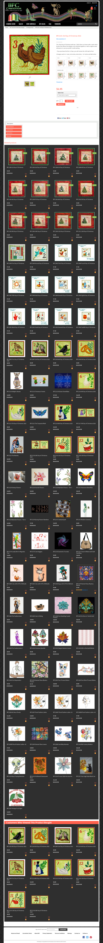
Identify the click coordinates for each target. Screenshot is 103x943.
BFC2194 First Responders (14, 680)
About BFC (37, 933)
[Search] (96, 24)
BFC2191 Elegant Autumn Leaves (62, 648)
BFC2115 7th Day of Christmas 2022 (16, 423)
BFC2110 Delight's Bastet (14, 391)
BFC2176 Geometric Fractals (61, 552)
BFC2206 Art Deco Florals (14, 712)
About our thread (15, 933)
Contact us (77, 933)
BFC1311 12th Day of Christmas (84, 231)
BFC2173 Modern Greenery (83, 519)
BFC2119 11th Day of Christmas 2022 (61, 456)
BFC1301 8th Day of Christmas (61, 199)
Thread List (59, 82)
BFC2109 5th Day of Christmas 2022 (86, 359)
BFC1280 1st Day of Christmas (15, 167)
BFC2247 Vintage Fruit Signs (14, 808)
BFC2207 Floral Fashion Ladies (38, 712)
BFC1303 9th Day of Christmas (15, 231)
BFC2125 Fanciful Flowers (37, 487)
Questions (9, 133)
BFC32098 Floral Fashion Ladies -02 (86, 712)
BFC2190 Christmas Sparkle (37, 648)
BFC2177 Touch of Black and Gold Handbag (85, 552)
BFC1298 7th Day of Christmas (38, 199)
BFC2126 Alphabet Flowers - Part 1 (62, 487)
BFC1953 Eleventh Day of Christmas (63, 327)
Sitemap (69, 933)
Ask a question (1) (61, 39)
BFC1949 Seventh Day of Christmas (62, 295)
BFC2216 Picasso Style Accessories (62, 776)
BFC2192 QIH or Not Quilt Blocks (85, 648)
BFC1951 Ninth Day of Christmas (16, 327)
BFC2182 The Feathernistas (14, 616)
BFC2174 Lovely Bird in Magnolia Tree (16, 552)
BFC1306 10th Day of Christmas (38, 231)
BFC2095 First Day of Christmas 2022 (15, 360)
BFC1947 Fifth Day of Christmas (15, 295)
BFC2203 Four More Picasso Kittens (86, 680)
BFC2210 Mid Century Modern (84, 744)
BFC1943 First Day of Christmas (15, 263)
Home (6, 27)
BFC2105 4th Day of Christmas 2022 (63, 359)
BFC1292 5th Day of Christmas (84, 199)
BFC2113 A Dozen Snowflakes (61, 391)
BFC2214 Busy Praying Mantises (15, 776)
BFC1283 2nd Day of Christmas (38, 167)
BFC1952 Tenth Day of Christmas (39, 327)
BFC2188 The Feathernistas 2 (15, 648)
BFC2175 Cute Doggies (36, 552)
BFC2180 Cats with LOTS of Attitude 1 (16, 584)
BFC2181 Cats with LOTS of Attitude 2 (39, 584)
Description (10, 123)
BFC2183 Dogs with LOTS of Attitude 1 (63, 584)
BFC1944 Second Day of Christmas (39, 263)
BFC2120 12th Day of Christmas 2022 (84, 456)
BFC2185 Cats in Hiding (36, 616)
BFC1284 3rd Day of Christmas (61, 167)
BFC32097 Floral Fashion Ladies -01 (62, 712)
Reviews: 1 (85, 590)
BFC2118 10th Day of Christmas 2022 (38, 456)
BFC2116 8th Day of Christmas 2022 (63, 423)
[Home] (16, 7)
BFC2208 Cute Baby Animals (61, 744)
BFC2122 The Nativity (12, 455)
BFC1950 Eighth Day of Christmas (85, 295)
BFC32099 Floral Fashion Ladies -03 (16, 744)
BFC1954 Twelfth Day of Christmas (85, 327)
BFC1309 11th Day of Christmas (61, 231)
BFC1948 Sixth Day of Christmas (39, 295)
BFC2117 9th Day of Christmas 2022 (86, 423)
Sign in (89, 3)
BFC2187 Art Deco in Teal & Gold (85, 616)
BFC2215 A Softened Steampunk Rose (39, 777)
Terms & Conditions (60, 933)
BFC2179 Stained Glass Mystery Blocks (84, 584)
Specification (10, 127)
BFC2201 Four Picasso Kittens (61, 680)
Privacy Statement (47, 933)
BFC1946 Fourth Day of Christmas (85, 263)
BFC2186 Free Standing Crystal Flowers (61, 616)
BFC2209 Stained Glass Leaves (38, 744)
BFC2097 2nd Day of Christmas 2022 (40, 359)
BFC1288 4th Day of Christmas (84, 167)
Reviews (9, 136)
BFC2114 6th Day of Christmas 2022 (86, 391)
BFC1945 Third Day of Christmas (62, 263)
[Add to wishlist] (26, 174)
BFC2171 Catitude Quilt (59, 519)
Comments (10, 130)
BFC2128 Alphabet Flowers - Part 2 (16, 520)
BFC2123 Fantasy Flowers (14, 487)
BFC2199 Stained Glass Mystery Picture (38, 681)
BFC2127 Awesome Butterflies (84, 487)
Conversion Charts (27, 933)
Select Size (60, 92)
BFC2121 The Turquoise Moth (38, 423)
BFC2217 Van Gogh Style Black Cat (85, 776)
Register (94, 3)
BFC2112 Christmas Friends (37, 391)
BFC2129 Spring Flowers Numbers (39, 519)
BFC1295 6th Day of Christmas (15, 199)
